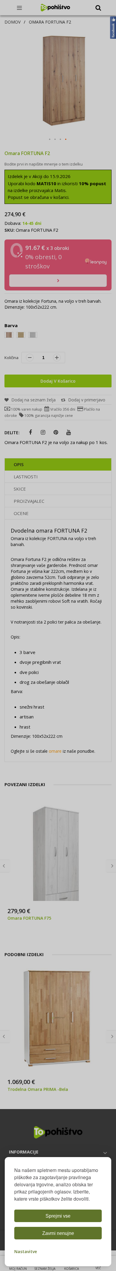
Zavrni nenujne (58, 1233)
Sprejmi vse (58, 1216)
